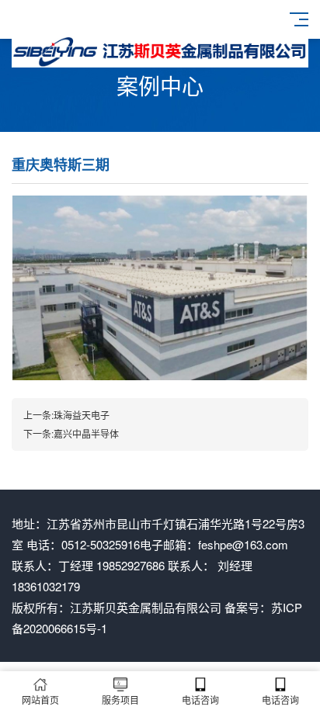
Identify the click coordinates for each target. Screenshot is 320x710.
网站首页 (40, 699)
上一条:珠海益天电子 (66, 414)
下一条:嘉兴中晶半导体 (71, 433)
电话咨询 (200, 699)
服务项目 (120, 699)
